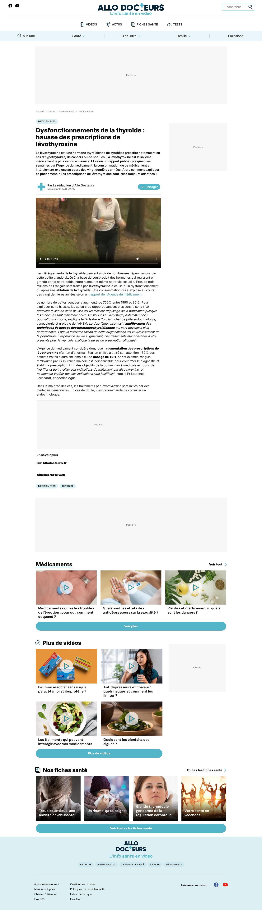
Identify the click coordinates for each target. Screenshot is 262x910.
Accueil (40, 111)
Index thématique (81, 894)
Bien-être (129, 36)
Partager (152, 187)
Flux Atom (76, 899)
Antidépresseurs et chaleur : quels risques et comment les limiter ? (128, 691)
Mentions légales (44, 889)
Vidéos (91, 24)
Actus (117, 24)
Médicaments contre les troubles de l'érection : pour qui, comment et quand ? (66, 612)
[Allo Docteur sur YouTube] (225, 885)
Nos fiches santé (65, 770)
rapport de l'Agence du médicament (115, 294)
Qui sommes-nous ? (46, 884)
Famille (181, 36)
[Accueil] (131, 849)
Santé (76, 36)
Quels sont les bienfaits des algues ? (126, 741)
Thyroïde (67, 486)
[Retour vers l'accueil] (131, 9)
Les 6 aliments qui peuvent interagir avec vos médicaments (65, 741)
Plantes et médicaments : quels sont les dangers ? (194, 610)
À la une (29, 36)
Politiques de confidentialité (87, 889)
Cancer (155, 864)
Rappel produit (106, 864)
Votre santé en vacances (197, 813)
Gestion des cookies (82, 884)
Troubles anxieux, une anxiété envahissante (57, 813)
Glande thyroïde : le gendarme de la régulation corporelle (153, 810)
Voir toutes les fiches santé (131, 828)
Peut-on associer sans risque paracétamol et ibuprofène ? (62, 689)
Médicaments (66, 111)
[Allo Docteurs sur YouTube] (17, 6)
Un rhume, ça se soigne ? (106, 813)
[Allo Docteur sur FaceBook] (10, 6)
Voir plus (131, 626)
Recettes (85, 864)
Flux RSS (39, 899)
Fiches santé (147, 24)
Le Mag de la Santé (133, 864)
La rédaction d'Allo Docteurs (73, 185)
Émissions (235, 36)
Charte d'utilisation (45, 894)
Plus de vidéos (62, 643)
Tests (177, 24)
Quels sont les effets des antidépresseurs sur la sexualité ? (130, 610)
